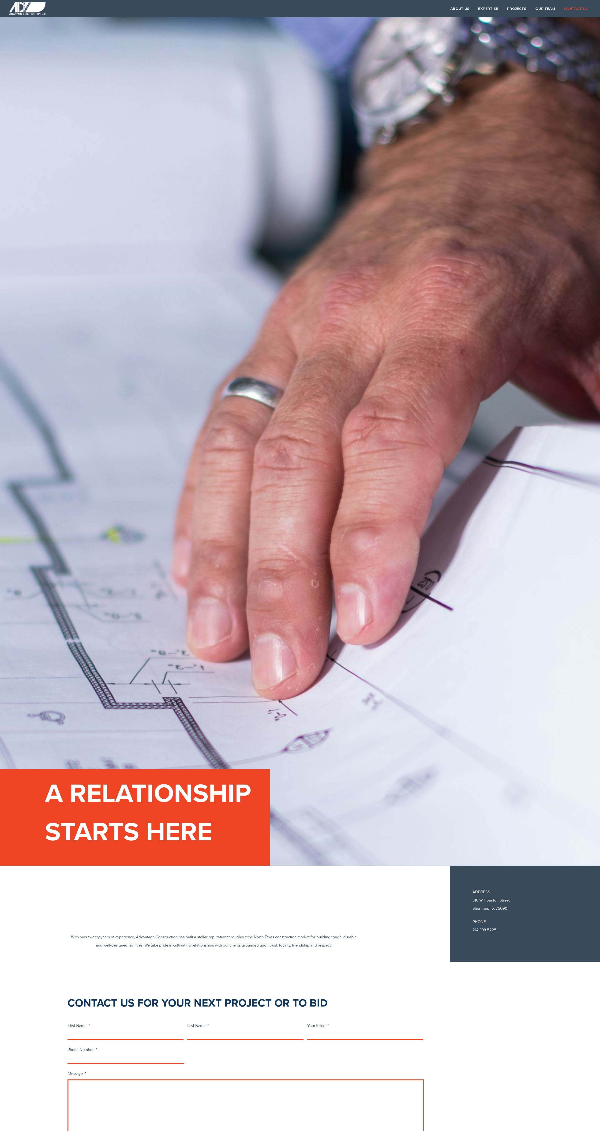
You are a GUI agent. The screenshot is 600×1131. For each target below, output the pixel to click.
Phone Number (82, 1049)
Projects (516, 8)
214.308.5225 (484, 930)
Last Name (198, 1025)
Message (77, 1073)
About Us (459, 8)
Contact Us (576, 8)
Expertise (488, 8)
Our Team (545, 8)
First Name (79, 1025)
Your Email (318, 1025)
